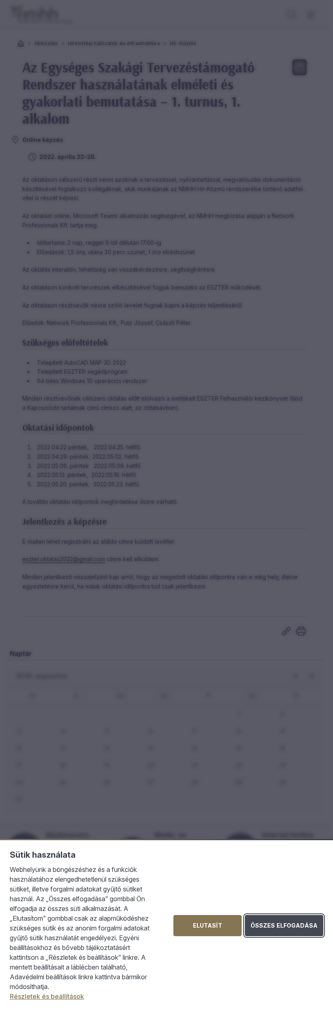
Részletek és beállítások (47, 996)
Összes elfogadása (284, 925)
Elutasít (207, 925)
